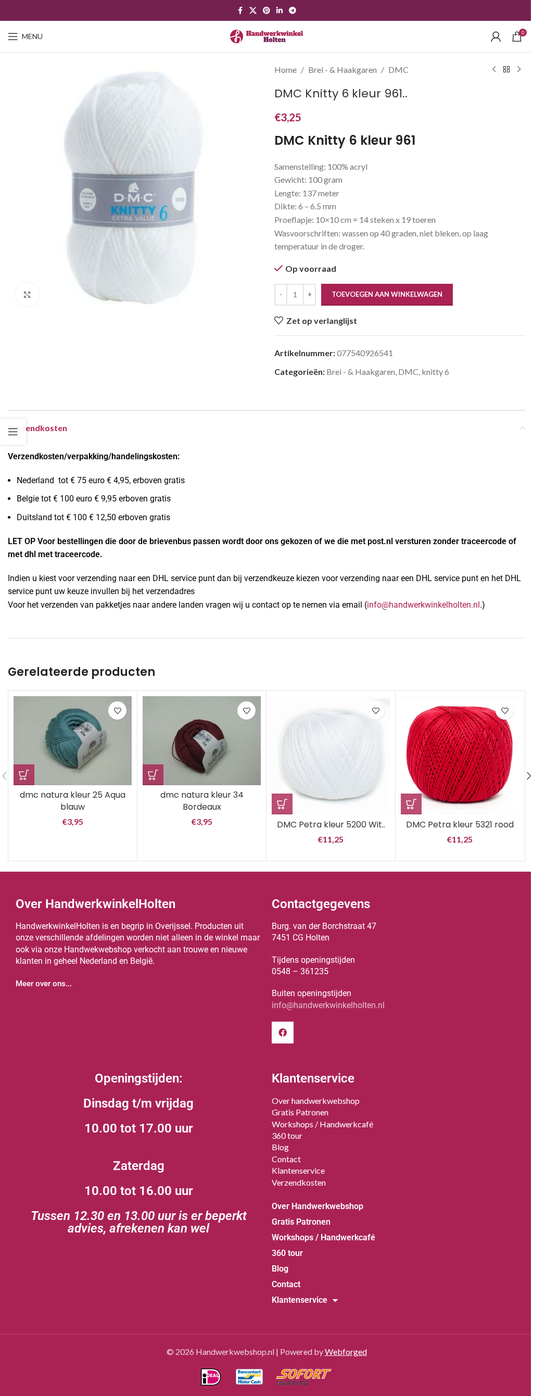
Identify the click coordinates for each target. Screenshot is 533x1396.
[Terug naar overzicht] (506, 70)
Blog (280, 1147)
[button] (24, 774)
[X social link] (253, 11)
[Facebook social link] (240, 11)
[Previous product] (494, 70)
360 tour (287, 1135)
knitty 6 (435, 371)
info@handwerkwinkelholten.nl (423, 605)
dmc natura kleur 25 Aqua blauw (72, 800)
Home (285, 69)
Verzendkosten (299, 1182)
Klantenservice (298, 1170)
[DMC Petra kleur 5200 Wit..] (331, 755)
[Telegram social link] (292, 11)
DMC (398, 69)
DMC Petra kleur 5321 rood (460, 825)
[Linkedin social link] (279, 11)
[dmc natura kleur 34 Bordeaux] (202, 740)
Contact (286, 1159)
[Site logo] (266, 35)
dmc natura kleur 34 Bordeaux (202, 800)
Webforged (346, 1351)
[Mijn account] (496, 36)
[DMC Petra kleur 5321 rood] (460, 755)
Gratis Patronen (300, 1112)
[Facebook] (283, 1032)
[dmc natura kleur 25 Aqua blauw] (73, 740)
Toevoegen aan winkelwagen (387, 294)
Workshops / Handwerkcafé (322, 1124)
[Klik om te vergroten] (27, 294)
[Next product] (519, 70)
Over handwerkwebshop (316, 1100)
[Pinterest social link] (266, 11)
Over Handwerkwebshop (317, 1206)
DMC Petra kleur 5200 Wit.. (331, 825)
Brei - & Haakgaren (342, 69)
